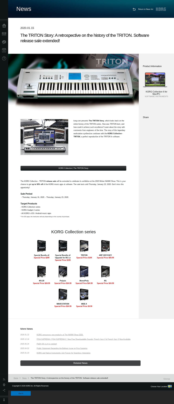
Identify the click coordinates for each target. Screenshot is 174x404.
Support (5, 58)
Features (5, 42)
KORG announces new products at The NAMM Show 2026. (60, 335)
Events (5, 50)
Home (5, 26)
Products (5, 34)
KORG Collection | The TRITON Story (73, 168)
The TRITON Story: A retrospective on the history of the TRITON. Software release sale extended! (69, 378)
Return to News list (145, 9)
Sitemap (166, 379)
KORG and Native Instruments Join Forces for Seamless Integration (63, 353)
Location (5, 385)
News (5, 379)
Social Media (5, 390)
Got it (20, 393)
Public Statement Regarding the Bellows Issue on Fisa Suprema (62, 348)
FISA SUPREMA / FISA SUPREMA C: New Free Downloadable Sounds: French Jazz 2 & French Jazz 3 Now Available (83, 339)
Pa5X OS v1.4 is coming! (47, 344)
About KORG (5, 400)
